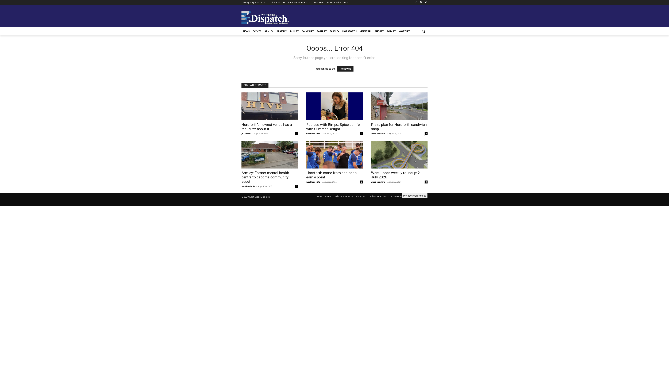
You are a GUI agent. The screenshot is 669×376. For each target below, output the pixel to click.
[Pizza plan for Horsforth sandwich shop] (399, 106)
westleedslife (313, 133)
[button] (423, 31)
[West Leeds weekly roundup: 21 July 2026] (399, 155)
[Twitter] (426, 3)
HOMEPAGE (345, 69)
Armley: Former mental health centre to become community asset (265, 177)
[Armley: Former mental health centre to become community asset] (269, 155)
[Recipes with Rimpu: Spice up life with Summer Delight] (334, 106)
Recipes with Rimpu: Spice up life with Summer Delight (333, 127)
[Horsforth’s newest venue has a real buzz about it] (269, 106)
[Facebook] (416, 3)
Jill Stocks (246, 133)
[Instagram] (421, 3)
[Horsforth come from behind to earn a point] (334, 155)
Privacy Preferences (414, 195)
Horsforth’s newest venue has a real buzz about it (266, 127)
